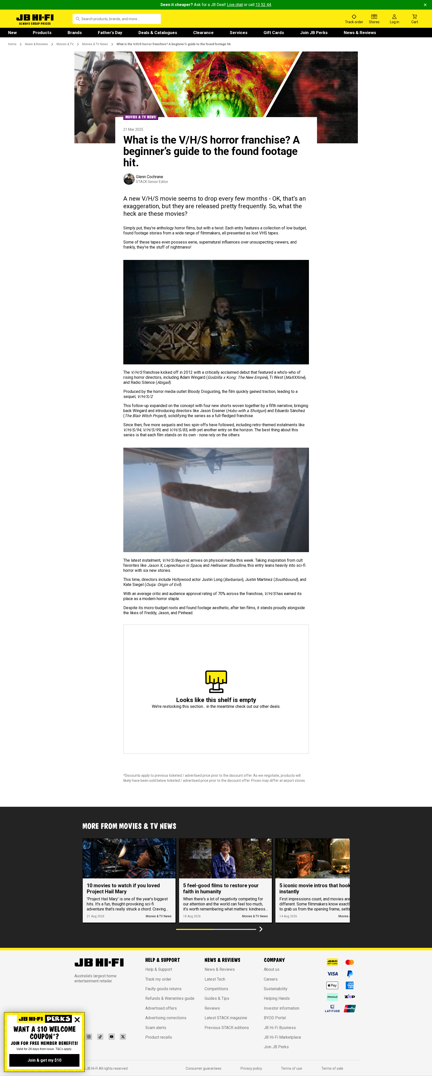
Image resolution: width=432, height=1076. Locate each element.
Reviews (212, 1008)
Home (12, 44)
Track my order (158, 979)
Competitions (216, 988)
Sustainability (275, 988)
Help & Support (158, 969)
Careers (271, 979)
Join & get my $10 (44, 1060)
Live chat (235, 4)
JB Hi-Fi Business (280, 1027)
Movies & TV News (95, 44)
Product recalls (158, 1037)
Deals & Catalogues (157, 32)
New (12, 32)
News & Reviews (360, 32)
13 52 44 (263, 4)
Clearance (203, 32)
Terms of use (291, 1068)
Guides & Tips (217, 998)
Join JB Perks (314, 32)
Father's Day (110, 32)
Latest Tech (215, 979)
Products (42, 32)
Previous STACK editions (227, 1027)
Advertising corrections (165, 1017)
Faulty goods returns (163, 988)
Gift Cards (274, 32)
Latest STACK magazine (226, 1017)
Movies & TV (65, 44)
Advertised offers (161, 1008)
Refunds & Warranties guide (169, 998)
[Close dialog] (77, 1020)
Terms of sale (332, 1068)
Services (238, 32)
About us (271, 969)
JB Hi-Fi (92, 1068)
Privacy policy (251, 1068)
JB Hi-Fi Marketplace (282, 1037)
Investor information (281, 1008)
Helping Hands (277, 998)
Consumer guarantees (203, 1068)
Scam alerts (155, 1027)
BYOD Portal (275, 1017)
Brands (75, 32)
